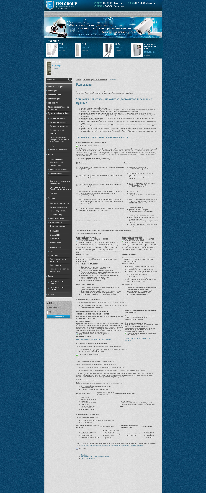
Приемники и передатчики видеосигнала (59, 270)
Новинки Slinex (55, 166)
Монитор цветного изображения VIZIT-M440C (151, 46)
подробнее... (62, 50)
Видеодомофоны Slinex (58, 169)
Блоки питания (55, 265)
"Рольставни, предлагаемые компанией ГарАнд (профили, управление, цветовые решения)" (112, 445)
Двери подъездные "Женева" (57, 282)
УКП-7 (84, 44)
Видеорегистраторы (57, 218)
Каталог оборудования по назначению (95, 80)
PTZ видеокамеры (56, 215)
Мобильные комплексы (58, 149)
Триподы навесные (57, 130)
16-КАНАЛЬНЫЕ (55, 239)
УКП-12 (61, 44)
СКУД (52, 146)
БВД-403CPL (56, 62)
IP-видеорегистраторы (58, 226)
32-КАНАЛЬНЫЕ (55, 243)
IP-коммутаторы (56, 248)
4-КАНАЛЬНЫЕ (55, 231)
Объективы (54, 255)
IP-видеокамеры (56, 222)
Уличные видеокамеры (58, 207)
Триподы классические (58, 122)
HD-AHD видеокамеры (58, 211)
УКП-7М (117, 44)
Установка (53, 193)
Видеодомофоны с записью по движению (60, 182)
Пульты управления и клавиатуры (58, 260)
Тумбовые (53, 134)
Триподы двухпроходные (59, 126)
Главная (78, 80)
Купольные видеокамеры (59, 203)
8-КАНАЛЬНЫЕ (55, 235)
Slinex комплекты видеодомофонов (56, 161)
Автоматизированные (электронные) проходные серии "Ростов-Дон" (59, 139)
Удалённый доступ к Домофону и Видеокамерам (60, 188)
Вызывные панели (56, 173)
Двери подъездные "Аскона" (57, 288)
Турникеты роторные (57, 118)
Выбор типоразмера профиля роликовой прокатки (93, 339)
